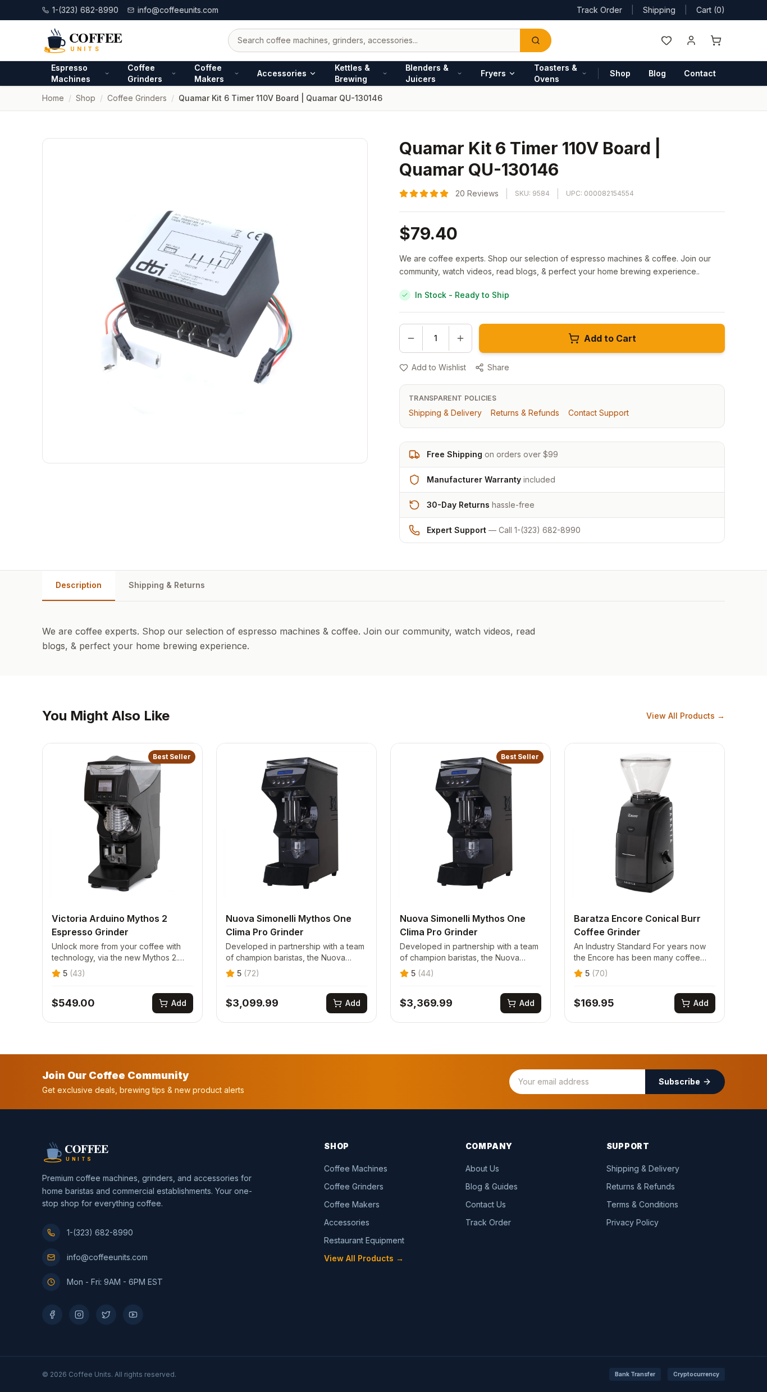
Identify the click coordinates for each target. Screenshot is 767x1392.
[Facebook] (52, 1314)
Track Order (599, 10)
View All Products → (685, 715)
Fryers (493, 73)
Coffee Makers (209, 73)
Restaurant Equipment (364, 1240)
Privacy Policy (632, 1222)
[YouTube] (133, 1314)
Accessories (282, 73)
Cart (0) (710, 10)
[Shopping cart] (716, 40)
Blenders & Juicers (427, 73)
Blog (657, 73)
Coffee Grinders (144, 73)
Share (498, 367)
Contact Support (598, 412)
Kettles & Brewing (352, 73)
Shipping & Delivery (445, 412)
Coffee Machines (355, 1168)
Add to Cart (610, 338)
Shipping (659, 10)
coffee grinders (137, 98)
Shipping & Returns (167, 585)
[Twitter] (106, 1314)
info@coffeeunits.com (178, 10)
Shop (620, 73)
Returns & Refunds (525, 412)
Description (79, 585)
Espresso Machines (70, 73)
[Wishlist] (666, 40)
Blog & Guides (491, 1186)
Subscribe (679, 1081)
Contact (700, 73)
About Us (482, 1168)
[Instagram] (79, 1314)
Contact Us (485, 1204)
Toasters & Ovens (555, 73)
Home (53, 98)
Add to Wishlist (439, 367)
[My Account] (691, 40)
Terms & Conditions (642, 1204)
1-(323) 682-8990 (100, 1232)
